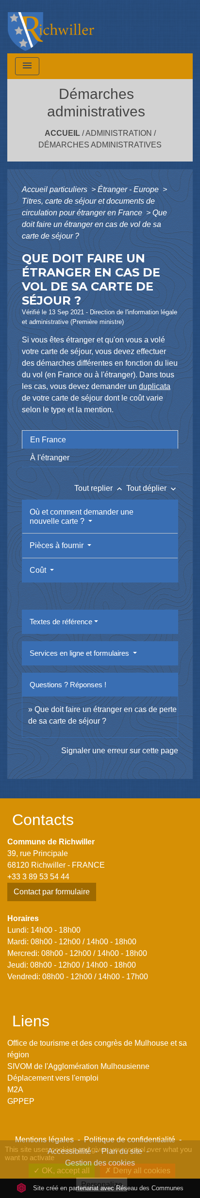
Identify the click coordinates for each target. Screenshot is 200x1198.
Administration (118, 133)
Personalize (101, 1185)
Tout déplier (152, 488)
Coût (39, 570)
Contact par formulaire (52, 892)
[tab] (100, 439)
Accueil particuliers (55, 189)
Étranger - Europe (129, 189)
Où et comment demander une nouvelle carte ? (81, 516)
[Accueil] (51, 27)
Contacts (43, 819)
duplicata (154, 386)
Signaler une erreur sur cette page (119, 750)
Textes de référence (61, 621)
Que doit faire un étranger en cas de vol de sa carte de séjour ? (94, 224)
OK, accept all (65, 1170)
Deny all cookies (140, 1170)
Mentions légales (44, 1139)
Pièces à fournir (57, 545)
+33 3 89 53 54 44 (38, 877)
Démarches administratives (100, 145)
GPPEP (20, 1101)
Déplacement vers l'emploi (53, 1078)
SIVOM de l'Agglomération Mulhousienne (78, 1066)
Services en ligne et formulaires (80, 653)
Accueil (62, 133)
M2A (15, 1089)
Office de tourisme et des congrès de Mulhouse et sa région (97, 1049)
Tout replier (99, 488)
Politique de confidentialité (129, 1139)
